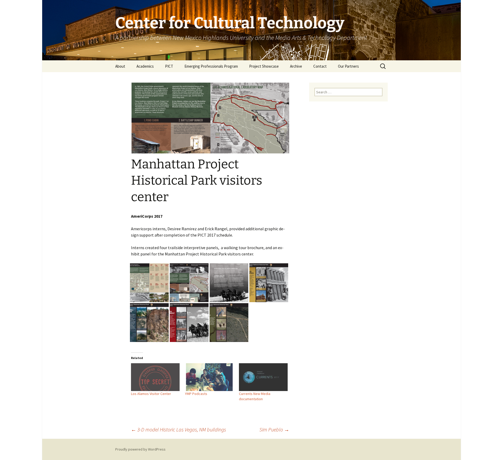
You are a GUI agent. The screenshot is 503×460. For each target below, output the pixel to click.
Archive (296, 66)
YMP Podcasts (196, 393)
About (120, 66)
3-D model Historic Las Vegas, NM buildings (178, 429)
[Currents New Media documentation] (263, 377)
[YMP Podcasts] (209, 377)
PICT (169, 66)
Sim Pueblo (274, 429)
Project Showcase (264, 66)
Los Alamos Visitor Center (151, 393)
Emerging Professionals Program (211, 66)
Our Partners (348, 66)
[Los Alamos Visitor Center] (155, 377)
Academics (145, 66)
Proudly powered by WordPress (140, 449)
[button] (149, 282)
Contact (320, 66)
